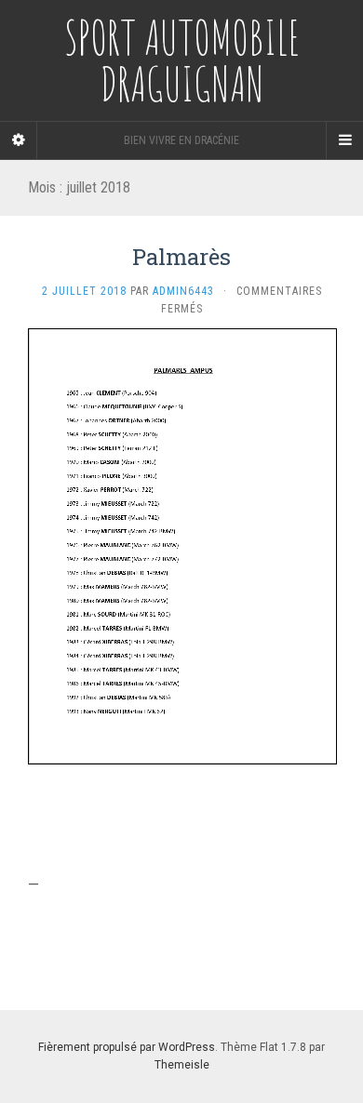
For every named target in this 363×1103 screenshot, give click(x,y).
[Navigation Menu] (344, 140)
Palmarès (181, 257)
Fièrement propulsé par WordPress (126, 1047)
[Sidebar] (18, 140)
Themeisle (182, 1064)
